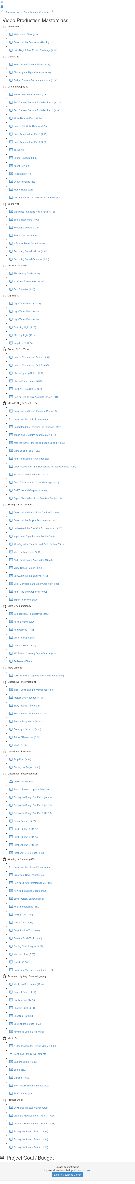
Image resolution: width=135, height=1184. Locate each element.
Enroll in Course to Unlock (67, 1174)
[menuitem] (2, 7)
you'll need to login (81, 1170)
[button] (2, 3)
